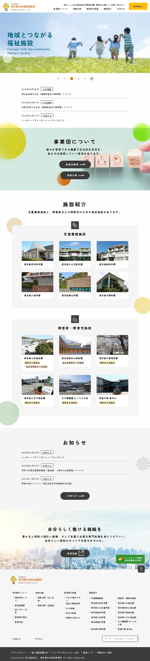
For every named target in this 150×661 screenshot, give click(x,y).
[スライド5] (85, 78)
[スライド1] (58, 78)
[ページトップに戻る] (141, 569)
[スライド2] (65, 78)
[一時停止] (92, 78)
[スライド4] (78, 78)
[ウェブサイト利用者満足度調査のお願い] (130, 559)
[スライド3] (71, 78)
